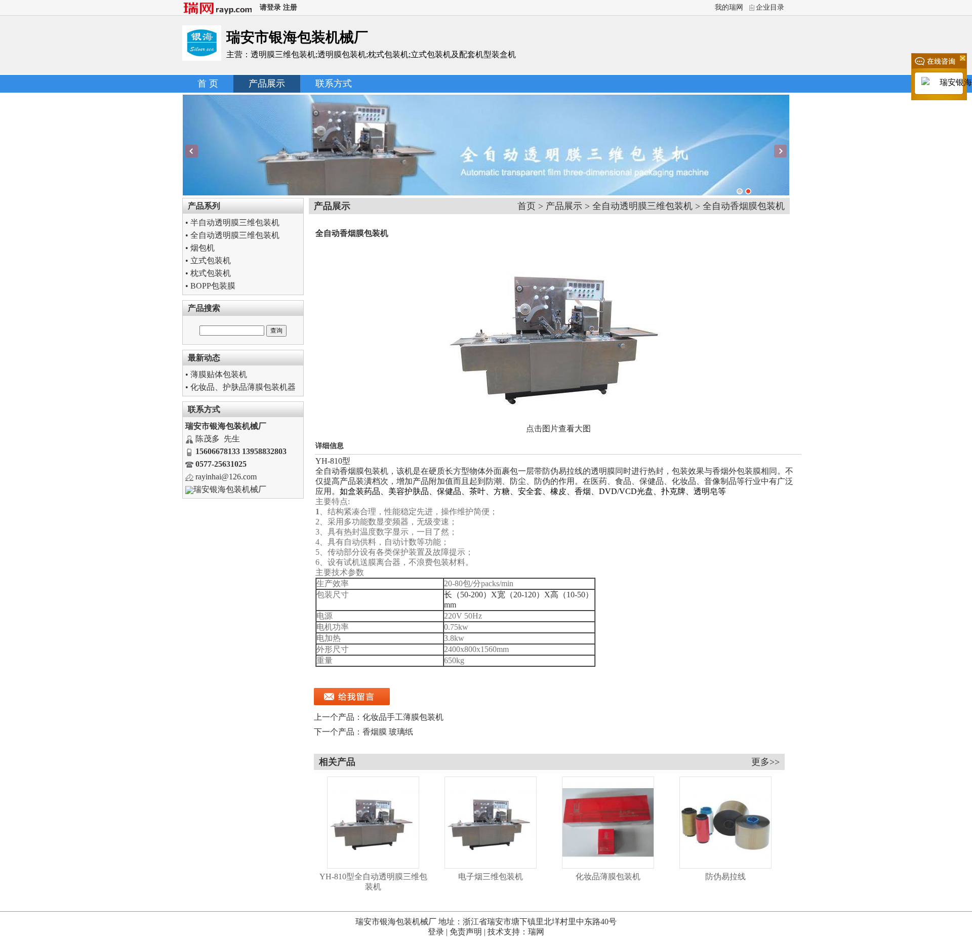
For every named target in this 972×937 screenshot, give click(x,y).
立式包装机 (210, 260)
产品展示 (267, 83)
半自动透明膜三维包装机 (234, 222)
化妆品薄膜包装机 (608, 876)
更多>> (765, 762)
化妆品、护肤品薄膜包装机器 (243, 387)
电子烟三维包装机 (490, 876)
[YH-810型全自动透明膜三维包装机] (373, 866)
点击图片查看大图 (558, 428)
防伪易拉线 (725, 876)
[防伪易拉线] (725, 866)
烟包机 (202, 247)
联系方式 (333, 83)
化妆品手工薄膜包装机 (402, 717)
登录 (436, 931)
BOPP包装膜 (212, 285)
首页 (526, 206)
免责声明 (466, 931)
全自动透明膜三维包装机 (234, 235)
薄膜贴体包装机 (218, 374)
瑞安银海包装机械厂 (229, 489)
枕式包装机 (210, 273)
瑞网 (536, 931)
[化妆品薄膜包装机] (608, 866)
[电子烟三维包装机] (490, 866)
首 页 (207, 83)
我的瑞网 (729, 7)
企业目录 (770, 7)
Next (780, 151)
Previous (191, 151)
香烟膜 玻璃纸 (387, 731)
